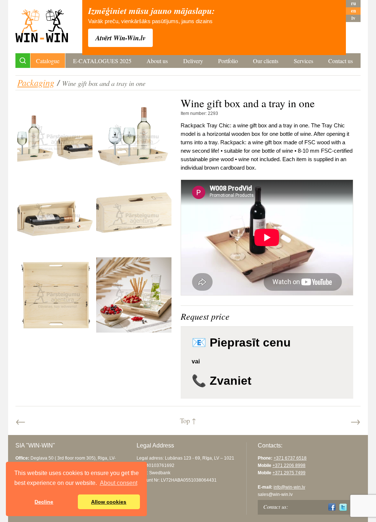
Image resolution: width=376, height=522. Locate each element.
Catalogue (47, 61)
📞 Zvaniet (222, 380)
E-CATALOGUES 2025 (102, 61)
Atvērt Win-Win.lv (120, 38)
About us (157, 61)
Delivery (193, 61)
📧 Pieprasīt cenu (241, 342)
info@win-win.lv (289, 487)
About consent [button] (118, 483)
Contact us (340, 61)
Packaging (35, 82)
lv (353, 18)
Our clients (265, 61)
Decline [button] (44, 502)
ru (353, 3)
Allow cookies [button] (108, 502)
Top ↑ (188, 420)
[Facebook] (332, 507)
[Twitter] (343, 507)
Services (303, 61)
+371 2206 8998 (289, 465)
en (353, 10)
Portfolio (228, 61)
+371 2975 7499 (289, 472)
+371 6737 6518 (290, 458)
